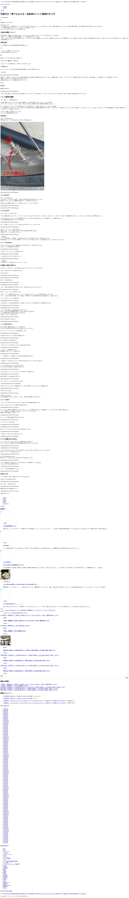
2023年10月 (6, 756)
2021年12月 (6, 787)
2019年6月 (5, 803)
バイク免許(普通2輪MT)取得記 (10, 861)
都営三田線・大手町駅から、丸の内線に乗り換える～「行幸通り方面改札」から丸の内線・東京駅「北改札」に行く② (26, 660)
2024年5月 (5, 746)
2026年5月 (5, 713)
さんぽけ (5, 852)
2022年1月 (5, 786)
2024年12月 (6, 737)
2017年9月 (5, 832)
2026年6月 (5, 711)
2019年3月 (5, 807)
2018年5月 (5, 821)
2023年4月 (5, 765)
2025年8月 (5, 725)
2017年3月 (5, 841)
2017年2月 (5, 842)
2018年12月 (6, 811)
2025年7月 (5, 727)
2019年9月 (5, 799)
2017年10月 (6, 831)
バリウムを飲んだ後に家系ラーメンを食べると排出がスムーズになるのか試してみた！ (20, 584)
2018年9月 (5, 815)
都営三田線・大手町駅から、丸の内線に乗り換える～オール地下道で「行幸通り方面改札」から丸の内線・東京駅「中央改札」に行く (29, 650)
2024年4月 (5, 748)
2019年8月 (5, 800)
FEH (4, 848)
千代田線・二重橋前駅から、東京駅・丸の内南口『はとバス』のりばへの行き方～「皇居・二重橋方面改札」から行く (26, 620)
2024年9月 (5, 741)
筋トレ (4, 881)
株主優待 (5, 876)
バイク (4, 859)
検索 (2, 676)
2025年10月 (6, 723)
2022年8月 (5, 776)
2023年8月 (5, 759)
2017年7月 (5, 835)
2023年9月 (5, 758)
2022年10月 (6, 773)
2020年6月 (5, 790)
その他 (2, 506)
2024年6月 (5, 745)
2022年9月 (5, 775)
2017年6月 (5, 837)
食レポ (4, 888)
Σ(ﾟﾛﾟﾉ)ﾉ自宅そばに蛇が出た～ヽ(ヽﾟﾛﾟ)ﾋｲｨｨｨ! (13, 603)
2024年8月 (5, 742)
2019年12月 (6, 794)
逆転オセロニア (7, 885)
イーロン (36, 696)
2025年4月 (5, 731)
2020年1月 (5, 793)
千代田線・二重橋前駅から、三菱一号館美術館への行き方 (14, 630)
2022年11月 (6, 772)
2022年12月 (6, 770)
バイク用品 (6, 862)
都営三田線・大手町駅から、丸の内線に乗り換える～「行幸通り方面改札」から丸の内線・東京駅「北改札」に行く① (26, 670)
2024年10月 (6, 739)
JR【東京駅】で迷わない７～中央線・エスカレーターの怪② (17, 696)
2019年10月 (6, 797)
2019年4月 (5, 806)
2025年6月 (5, 728)
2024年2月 (5, 751)
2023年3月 (5, 766)
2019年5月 (5, 804)
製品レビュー (6, 882)
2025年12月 (6, 720)
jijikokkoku (70, 700)
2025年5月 (5, 730)
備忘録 (4, 871)
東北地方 (5, 875)
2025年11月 (6, 721)
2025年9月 (5, 724)
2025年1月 (5, 735)
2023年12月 (6, 754)
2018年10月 (6, 814)
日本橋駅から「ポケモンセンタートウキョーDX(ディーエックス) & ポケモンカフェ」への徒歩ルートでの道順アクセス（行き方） (34, 700)
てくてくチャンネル (5, 4)
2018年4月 (5, 822)
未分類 (4, 873)
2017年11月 (6, 829)
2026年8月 (5, 708)
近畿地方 (5, 883)
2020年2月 (5, 791)
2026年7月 (5, 710)
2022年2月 (5, 784)
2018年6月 (5, 820)
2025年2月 (5, 734)
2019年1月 (5, 810)
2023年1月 (5, 769)
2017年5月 (5, 838)
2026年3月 (5, 716)
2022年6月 (5, 779)
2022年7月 (5, 777)
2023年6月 (5, 762)
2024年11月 (6, 738)
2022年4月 (5, 782)
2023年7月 (5, 761)
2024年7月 (5, 744)
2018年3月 (5, 824)
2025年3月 (5, 732)
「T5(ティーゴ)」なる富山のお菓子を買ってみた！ (15, 612)
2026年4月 (5, 714)
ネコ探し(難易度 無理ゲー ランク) (9, 525)
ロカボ (4, 865)
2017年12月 (6, 828)
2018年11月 (6, 813)
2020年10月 (6, 789)
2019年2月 (5, 808)
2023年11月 (6, 755)
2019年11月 (6, 796)
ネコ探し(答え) (6, 545)
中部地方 (5, 868)
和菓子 (4, 872)
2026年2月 (5, 717)
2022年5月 (5, 780)
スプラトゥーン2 (7, 854)
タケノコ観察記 (7, 858)
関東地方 (5, 886)
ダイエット (6, 857)
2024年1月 (5, 752)
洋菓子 (4, 879)
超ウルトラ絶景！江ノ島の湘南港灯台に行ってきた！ (13, 564)
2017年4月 (5, 839)
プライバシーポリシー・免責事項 (11, 864)
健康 (4, 869)
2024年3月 (5, 749)
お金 (4, 850)
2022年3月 (5, 783)
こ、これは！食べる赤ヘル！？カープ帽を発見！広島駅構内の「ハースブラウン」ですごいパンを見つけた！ (29, 610)
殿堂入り (5, 878)
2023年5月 (5, 763)
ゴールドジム (6, 851)
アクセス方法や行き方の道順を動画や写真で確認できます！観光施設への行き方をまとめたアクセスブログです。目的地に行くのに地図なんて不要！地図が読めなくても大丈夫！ (44, 893)
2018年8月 (5, 817)
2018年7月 (5, 818)
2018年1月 (5, 827)
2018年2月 (5, 825)
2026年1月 (5, 718)
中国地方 (5, 866)
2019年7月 (5, 801)
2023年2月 (5, 768)
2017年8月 (5, 834)
